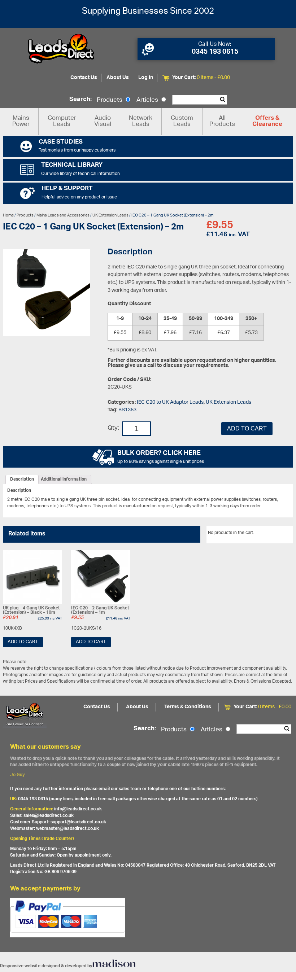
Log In (145, 77)
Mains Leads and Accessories (63, 215)
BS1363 (127, 410)
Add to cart (247, 428)
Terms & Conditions (187, 707)
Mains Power (21, 121)
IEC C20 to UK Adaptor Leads (170, 402)
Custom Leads (182, 121)
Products (110, 100)
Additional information (64, 479)
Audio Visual (102, 121)
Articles (148, 100)
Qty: (113, 428)
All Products (222, 121)
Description (22, 479)
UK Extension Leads (110, 215)
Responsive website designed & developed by (46, 966)
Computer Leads (62, 121)
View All (280, 534)
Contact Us (83, 77)
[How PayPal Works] (148, 917)
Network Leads (140, 121)
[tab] (22, 479)
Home (8, 215)
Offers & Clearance (267, 121)
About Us (117, 77)
